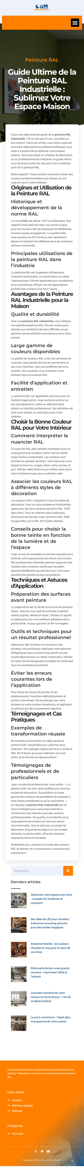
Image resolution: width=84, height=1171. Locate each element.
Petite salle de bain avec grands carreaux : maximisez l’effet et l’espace (50, 972)
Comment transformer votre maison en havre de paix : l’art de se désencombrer (51, 997)
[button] (75, 23)
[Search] (68, 871)
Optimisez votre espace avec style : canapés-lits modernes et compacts (51, 899)
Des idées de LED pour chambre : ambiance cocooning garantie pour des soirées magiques (50, 923)
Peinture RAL (42, 60)
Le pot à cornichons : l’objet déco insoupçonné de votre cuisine (51, 1019)
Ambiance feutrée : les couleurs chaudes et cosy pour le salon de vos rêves (50, 948)
